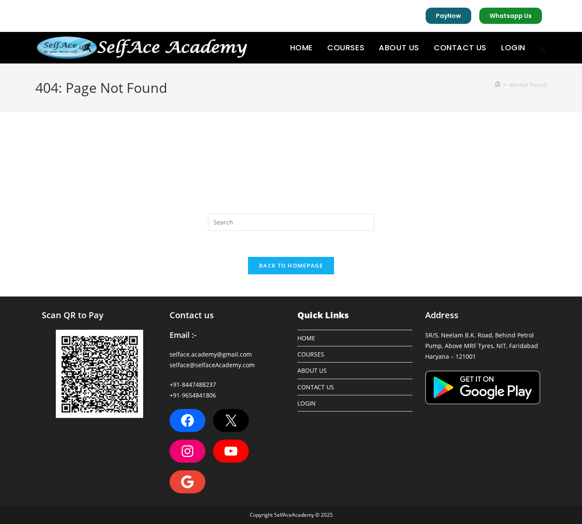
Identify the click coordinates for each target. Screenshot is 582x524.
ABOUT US (312, 370)
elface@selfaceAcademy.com (214, 365)
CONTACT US (315, 387)
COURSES (310, 354)
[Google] (187, 481)
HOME (306, 338)
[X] (231, 420)
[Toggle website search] (543, 47)
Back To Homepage (291, 265)
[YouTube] (231, 451)
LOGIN (306, 403)
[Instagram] (187, 451)
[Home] (498, 85)
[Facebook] (187, 420)
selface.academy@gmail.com (211, 354)
